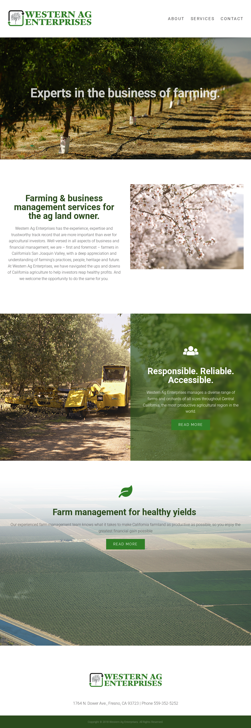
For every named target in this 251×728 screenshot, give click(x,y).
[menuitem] (179, 18)
